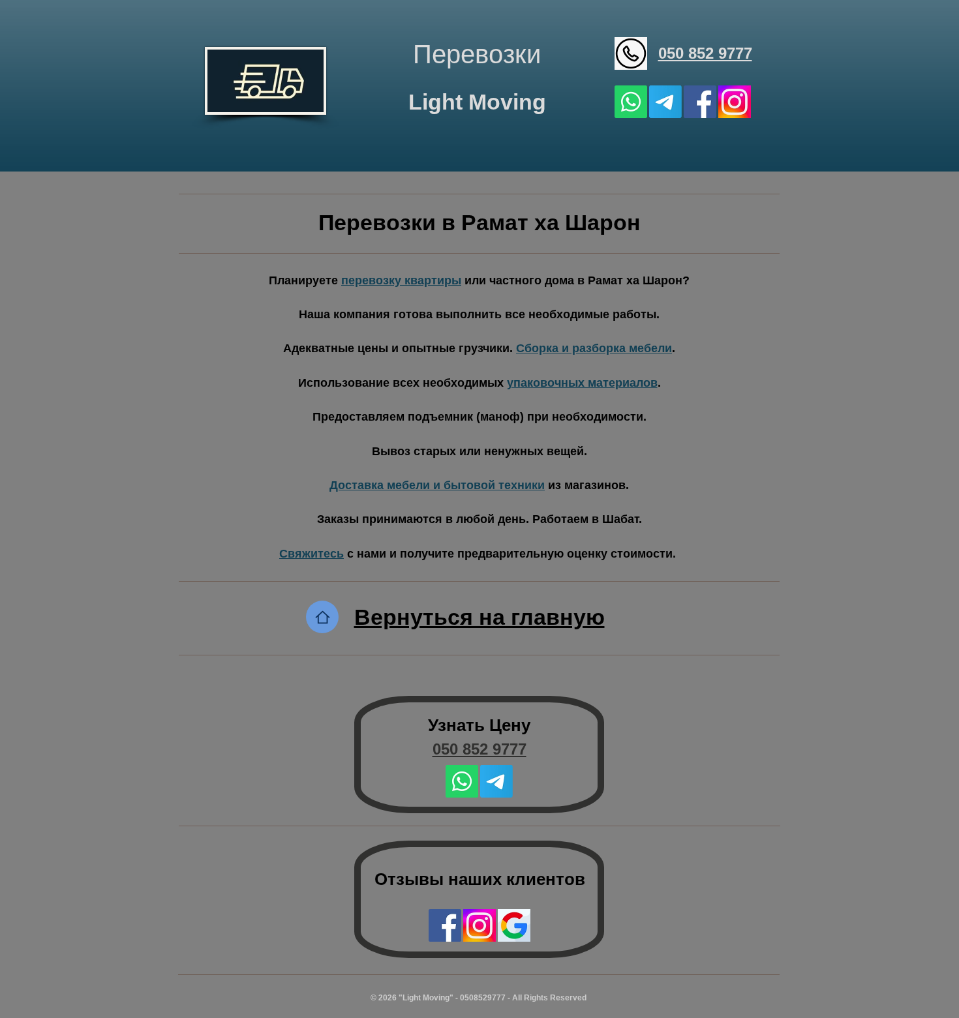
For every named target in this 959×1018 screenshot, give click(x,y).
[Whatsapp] (631, 101)
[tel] (631, 53)
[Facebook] (700, 101)
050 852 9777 (705, 53)
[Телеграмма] (665, 101)
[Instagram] (734, 101)
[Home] (322, 617)
